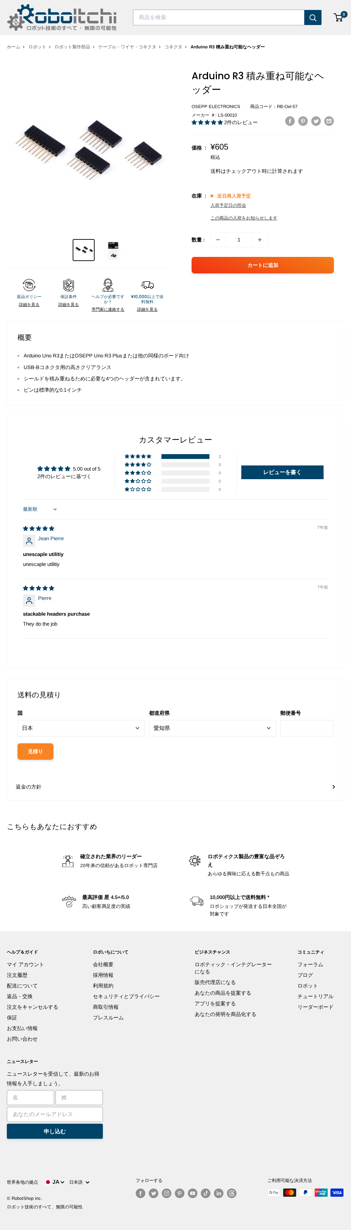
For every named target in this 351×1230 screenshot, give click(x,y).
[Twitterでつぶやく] (316, 121)
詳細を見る (29, 304)
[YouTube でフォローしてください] (192, 1193)
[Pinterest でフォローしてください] (179, 1193)
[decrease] (218, 240)
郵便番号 (290, 713)
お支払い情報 (22, 1028)
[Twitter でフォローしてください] (153, 1193)
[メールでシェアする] (329, 121)
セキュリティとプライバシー (126, 996)
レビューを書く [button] (282, 472)
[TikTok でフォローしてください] (205, 1193)
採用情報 (103, 975)
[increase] (260, 240)
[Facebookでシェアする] (290, 121)
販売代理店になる (215, 982)
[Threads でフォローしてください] (232, 1193)
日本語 (77, 1182)
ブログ (305, 975)
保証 (12, 1017)
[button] (208, 122)
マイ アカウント (25, 964)
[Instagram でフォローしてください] (166, 1193)
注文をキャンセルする (32, 1007)
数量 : (198, 240)
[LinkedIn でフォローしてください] (218, 1193)
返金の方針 (28, 787)
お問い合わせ (22, 1039)
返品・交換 (20, 996)
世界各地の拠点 (22, 1182)
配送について (22, 986)
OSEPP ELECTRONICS (216, 106)
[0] (338, 17)
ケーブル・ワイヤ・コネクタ (127, 46)
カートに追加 (262, 265)
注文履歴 (17, 975)
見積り (35, 751)
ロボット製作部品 (72, 46)
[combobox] (218, 17)
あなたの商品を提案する (223, 993)
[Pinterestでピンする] (303, 121)
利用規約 (103, 986)
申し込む (55, 1131)
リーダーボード (316, 1007)
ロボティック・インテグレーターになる (233, 967)
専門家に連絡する (108, 309)
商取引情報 (106, 1007)
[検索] (313, 17)
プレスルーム (108, 1017)
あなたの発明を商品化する (225, 1014)
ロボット (37, 46)
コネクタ (173, 46)
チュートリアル (316, 996)
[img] (38, 528)
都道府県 (159, 713)
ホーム (13, 46)
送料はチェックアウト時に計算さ (249, 171)
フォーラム (310, 964)
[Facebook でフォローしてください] (140, 1193)
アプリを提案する (215, 1003)
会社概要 (103, 964)
